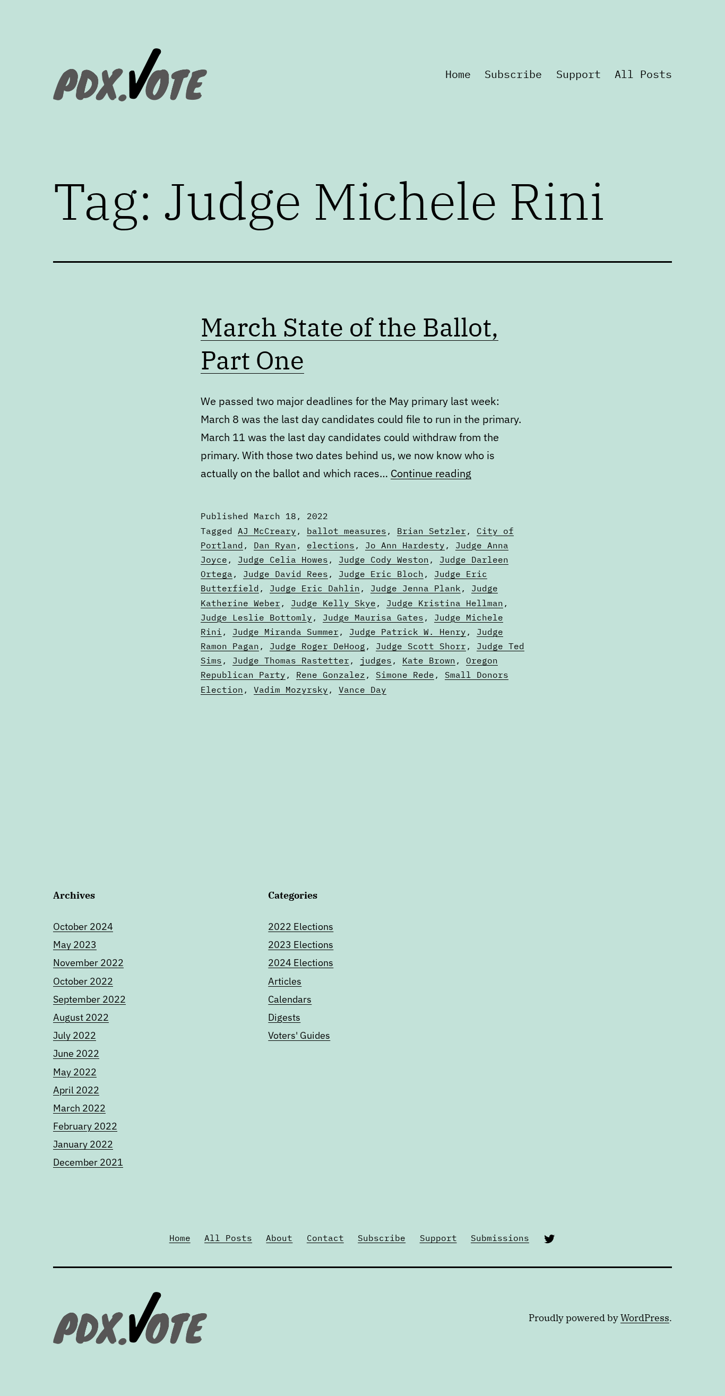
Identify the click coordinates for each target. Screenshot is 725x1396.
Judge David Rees (285, 573)
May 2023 (75, 944)
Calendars (290, 999)
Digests (284, 1017)
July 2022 (74, 1035)
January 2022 (83, 1144)
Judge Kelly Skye (333, 603)
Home (458, 74)
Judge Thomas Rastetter (290, 660)
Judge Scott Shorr (421, 646)
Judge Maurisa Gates (373, 617)
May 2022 (75, 1072)
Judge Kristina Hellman (444, 603)
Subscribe (513, 74)
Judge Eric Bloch (381, 573)
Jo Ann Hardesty (405, 545)
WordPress (644, 1318)
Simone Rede (405, 674)
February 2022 (85, 1126)
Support (578, 74)
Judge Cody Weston (384, 559)
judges (376, 660)
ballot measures (346, 530)
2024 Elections (300, 962)
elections (331, 545)
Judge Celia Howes (283, 559)
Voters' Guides (299, 1035)
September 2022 (89, 999)
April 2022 (76, 1090)
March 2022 (79, 1108)
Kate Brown (428, 660)
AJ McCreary (267, 530)
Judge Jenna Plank (415, 588)
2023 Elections (300, 944)
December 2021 (88, 1162)
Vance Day (362, 689)
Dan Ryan (275, 545)
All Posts (643, 74)
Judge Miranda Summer (285, 631)
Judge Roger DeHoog (317, 646)
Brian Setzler (431, 530)
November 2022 (88, 962)
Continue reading (431, 473)
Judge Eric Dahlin (315, 588)
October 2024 (83, 926)
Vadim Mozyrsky (291, 689)
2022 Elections (300, 926)
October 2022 (83, 981)
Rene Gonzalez (330, 674)
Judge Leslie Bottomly (256, 617)
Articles (284, 981)
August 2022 (81, 1017)
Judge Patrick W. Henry (407, 631)
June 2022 (76, 1053)
